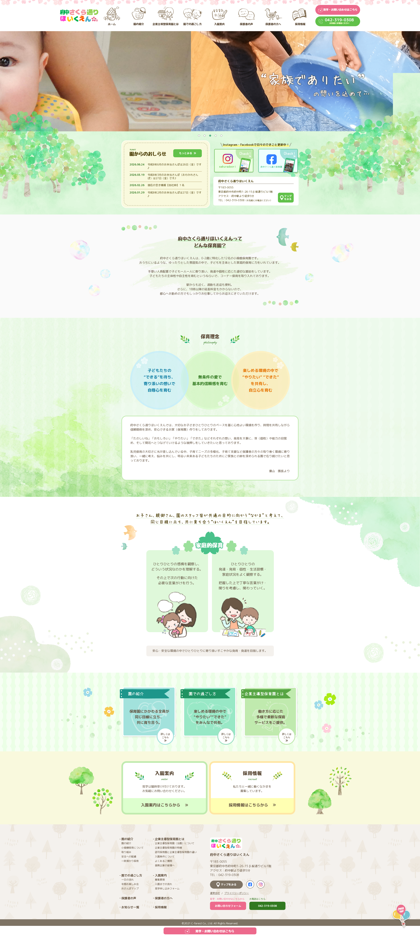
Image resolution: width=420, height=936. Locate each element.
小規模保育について (132, 847)
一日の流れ (127, 879)
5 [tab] (221, 135)
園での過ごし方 (131, 875)
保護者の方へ (164, 898)
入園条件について (165, 856)
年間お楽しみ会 (130, 884)
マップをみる (228, 884)
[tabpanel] (210, 81)
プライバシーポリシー (236, 893)
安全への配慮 (128, 856)
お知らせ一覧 (130, 907)
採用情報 (161, 907)
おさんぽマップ (130, 888)
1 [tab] (199, 135)
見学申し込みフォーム (167, 888)
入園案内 (161, 875)
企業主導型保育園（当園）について (174, 843)
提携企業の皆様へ (165, 865)
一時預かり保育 (130, 861)
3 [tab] (210, 135)
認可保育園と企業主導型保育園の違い (176, 852)
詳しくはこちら (165, 735)
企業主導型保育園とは (169, 839)
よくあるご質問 (163, 861)
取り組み (126, 852)
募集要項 (160, 879)
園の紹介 (127, 839)
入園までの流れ (163, 884)
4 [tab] (215, 135)
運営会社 (215, 893)
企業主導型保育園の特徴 (168, 847)
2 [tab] (204, 135)
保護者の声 (128, 898)
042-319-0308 (267, 906)
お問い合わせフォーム (228, 906)
